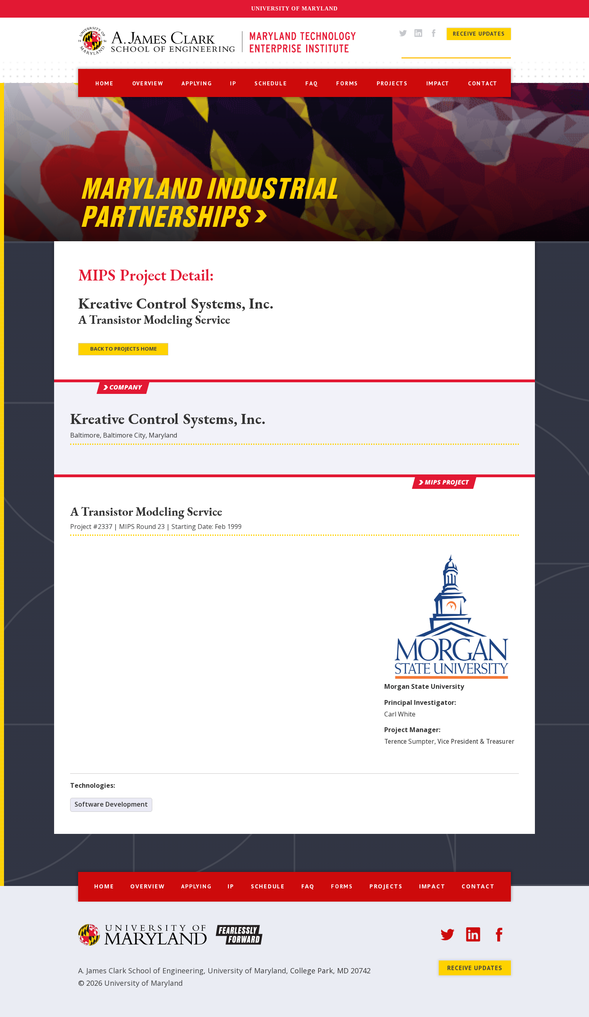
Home (104, 886)
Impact (432, 886)
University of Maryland (294, 9)
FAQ (308, 886)
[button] (197, 83)
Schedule (268, 886)
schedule (270, 83)
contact (483, 83)
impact (438, 83)
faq (311, 83)
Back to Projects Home (123, 348)
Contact (478, 886)
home (104, 83)
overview (147, 83)
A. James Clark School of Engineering (141, 970)
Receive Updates (479, 33)
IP (233, 83)
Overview (147, 886)
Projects (386, 886)
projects (392, 83)
